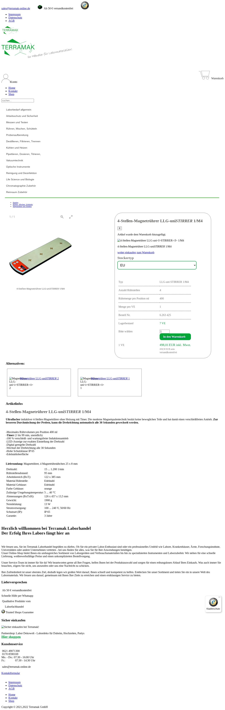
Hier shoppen (11, 637)
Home (11, 87)
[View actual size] (62, 217)
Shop (11, 94)
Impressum (14, 14)
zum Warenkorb (145, 252)
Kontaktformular (10, 673)
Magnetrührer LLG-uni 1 (110, 378)
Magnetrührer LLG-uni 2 (39, 378)
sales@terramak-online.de (15, 8)
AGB (11, 20)
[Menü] (219, 598)
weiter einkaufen (126, 252)
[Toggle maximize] (70, 217)
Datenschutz (15, 17)
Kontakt (12, 91)
